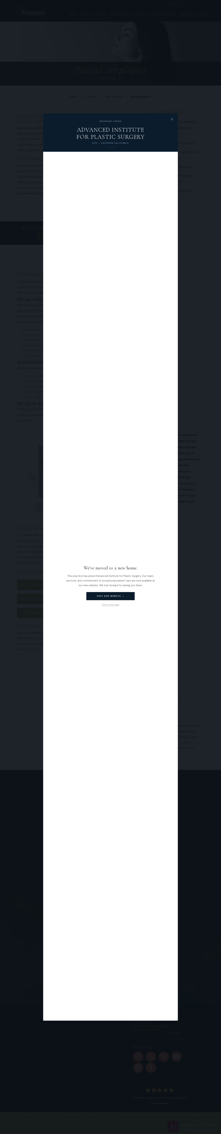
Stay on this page (110, 604)
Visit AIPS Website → (110, 596)
